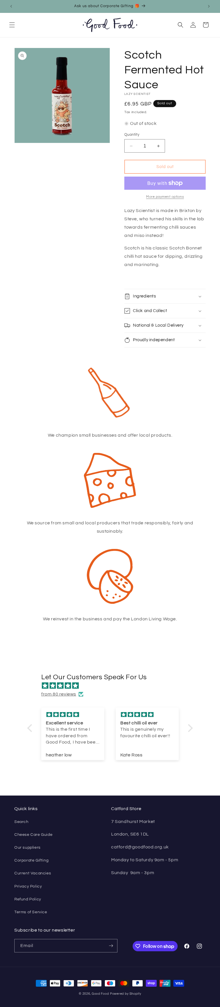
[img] (112, 686)
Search (21, 822)
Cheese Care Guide (33, 835)
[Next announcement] (209, 6)
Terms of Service (30, 912)
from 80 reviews (58, 694)
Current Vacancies (32, 873)
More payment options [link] (165, 197)
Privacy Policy (28, 886)
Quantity (131, 135)
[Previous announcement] (11, 6)
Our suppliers (27, 848)
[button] (12, 25)
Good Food (100, 993)
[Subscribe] (111, 945)
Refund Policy (27, 899)
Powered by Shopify (125, 993)
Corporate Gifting (31, 860)
